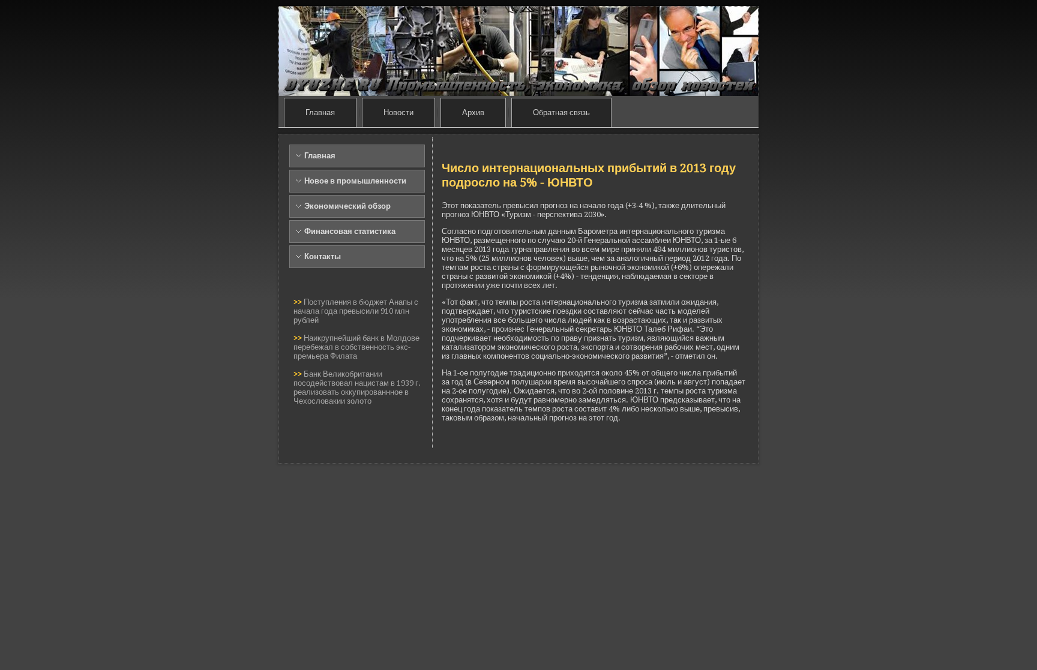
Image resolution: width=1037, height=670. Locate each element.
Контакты (322, 256)
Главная (320, 112)
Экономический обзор (347, 206)
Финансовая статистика (349, 231)
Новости (398, 112)
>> (298, 302)
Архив (473, 112)
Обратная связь (561, 112)
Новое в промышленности (355, 180)
